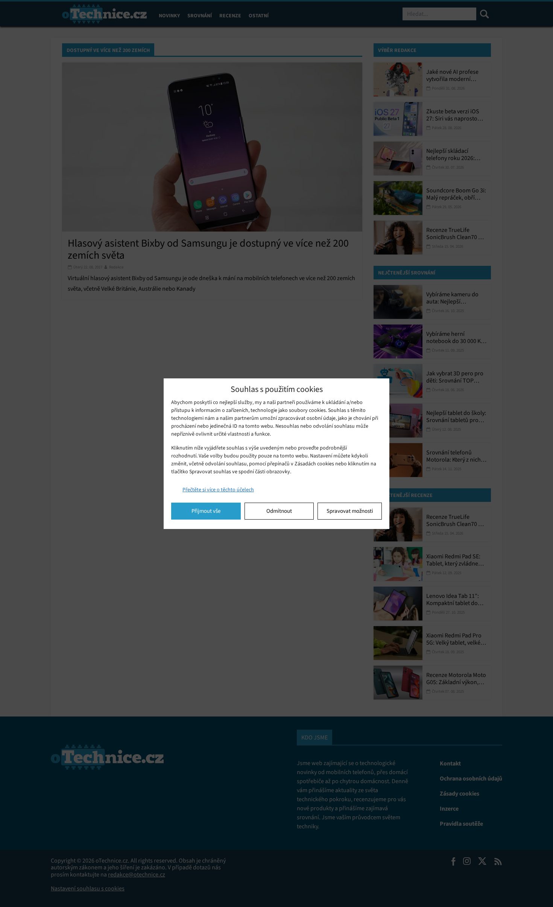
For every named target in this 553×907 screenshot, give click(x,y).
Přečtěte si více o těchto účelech (218, 489)
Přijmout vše (205, 511)
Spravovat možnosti (350, 511)
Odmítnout (279, 511)
